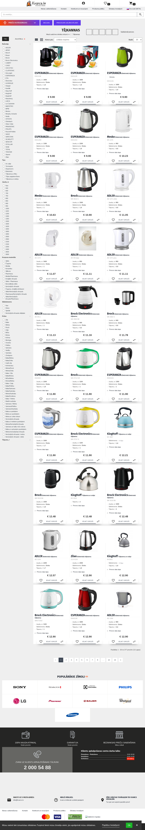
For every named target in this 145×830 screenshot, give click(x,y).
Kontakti (63, 9)
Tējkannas (76, 34)
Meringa (8, 340)
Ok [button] (129, 825)
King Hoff (9, 91)
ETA (7, 78)
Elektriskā (9, 171)
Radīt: (131, 40)
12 (109, 660)
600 (7, 191)
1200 (7, 213)
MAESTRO (9, 106)
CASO (8, 65)
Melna (8, 325)
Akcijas (46, 23)
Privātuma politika (98, 9)
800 (7, 198)
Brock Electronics (12, 60)
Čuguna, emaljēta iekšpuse (15, 289)
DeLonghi (9, 73)
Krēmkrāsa (9, 365)
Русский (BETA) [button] (135, 9)
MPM (7, 109)
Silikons (8, 271)
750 (7, 196)
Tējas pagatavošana (13, 176)
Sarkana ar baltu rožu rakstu (15, 427)
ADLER (8, 47)
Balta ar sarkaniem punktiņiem (16, 429)
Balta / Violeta (10, 399)
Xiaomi (8, 154)
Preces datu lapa (42, 88)
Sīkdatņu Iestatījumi (115, 9)
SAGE (8, 134)
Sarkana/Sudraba (12, 409)
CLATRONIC (10, 70)
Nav (7, 185)
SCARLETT (10, 139)
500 (7, 188)
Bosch (8, 53)
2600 (7, 252)
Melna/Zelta (9, 371)
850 (7, 201)
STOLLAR (9, 144)
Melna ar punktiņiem (12, 414)
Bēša (7, 332)
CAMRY (8, 63)
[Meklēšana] (140, 14)
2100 (7, 241)
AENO (8, 50)
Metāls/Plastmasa (12, 276)
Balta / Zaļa (9, 383)
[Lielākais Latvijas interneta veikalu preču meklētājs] (76, 817)
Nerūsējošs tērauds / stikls (15, 437)
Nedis (7, 116)
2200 (7, 247)
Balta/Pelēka (10, 386)
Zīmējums (9, 355)
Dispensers (9, 169)
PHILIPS (8, 129)
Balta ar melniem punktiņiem (15, 421)
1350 (7, 219)
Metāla (8, 266)
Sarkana (8, 348)
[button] (41, 102)
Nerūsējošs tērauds (12, 286)
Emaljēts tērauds (11, 279)
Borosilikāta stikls (11, 284)
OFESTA (9, 119)
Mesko (8, 111)
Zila (7, 320)
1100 (7, 211)
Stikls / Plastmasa (12, 281)
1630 (7, 226)
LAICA (8, 101)
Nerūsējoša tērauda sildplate (15, 313)
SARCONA (9, 137)
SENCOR (9, 142)
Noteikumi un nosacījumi (79, 9)
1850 (7, 234)
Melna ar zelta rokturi (13, 416)
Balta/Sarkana (10, 388)
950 (7, 206)
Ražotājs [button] (5, 44)
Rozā (7, 327)
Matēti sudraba (11, 401)
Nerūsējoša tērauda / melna (15, 434)
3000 (7, 254)
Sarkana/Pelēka (11, 406)
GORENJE (9, 83)
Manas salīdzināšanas (48, 9)
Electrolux (9, 81)
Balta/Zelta (9, 360)
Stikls (7, 261)
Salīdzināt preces (127, 32)
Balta (7, 322)
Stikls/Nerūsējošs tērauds (14, 291)
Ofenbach (9, 121)
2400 (7, 249)
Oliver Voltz (9, 124)
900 (7, 203)
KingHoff (8, 93)
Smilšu (8, 350)
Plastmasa (9, 274)
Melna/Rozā (10, 368)
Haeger (8, 86)
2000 (7, 236)
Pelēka (8, 345)
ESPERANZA (10, 75)
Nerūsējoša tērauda (12, 419)
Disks (7, 308)
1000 (7, 208)
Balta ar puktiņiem (12, 411)
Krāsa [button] (4, 316)
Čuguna (8, 263)
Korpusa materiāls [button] (9, 257)
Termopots (9, 166)
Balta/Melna (9, 358)
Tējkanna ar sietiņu (12, 179)
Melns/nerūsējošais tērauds (15, 432)
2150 (7, 244)
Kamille (8, 88)
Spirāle (8, 310)
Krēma (8, 337)
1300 (7, 216)
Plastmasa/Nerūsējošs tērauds (16, 294)
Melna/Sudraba (11, 393)
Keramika (9, 268)
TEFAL (8, 149)
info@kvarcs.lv (18, 800)
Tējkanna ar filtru (11, 174)
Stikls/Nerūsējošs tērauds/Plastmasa (12, 298)
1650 (7, 229)
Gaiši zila (9, 363)
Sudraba (8, 353)
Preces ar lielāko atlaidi (67, 23)
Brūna (8, 335)
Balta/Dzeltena (10, 396)
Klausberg (9, 98)
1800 (7, 231)
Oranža (8, 343)
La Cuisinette (10, 103)
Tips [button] (3, 160)
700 (7, 193)
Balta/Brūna (9, 376)
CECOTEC (9, 68)
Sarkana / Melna (11, 404)
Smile (7, 147)
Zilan (7, 157)
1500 (7, 221)
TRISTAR (9, 152)
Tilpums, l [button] (5, 440)
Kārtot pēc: (49, 40)
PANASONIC (10, 126)
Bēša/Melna (10, 378)
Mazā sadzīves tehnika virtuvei (57, 34)
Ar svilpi (8, 164)
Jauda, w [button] (5, 182)
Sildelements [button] (7, 302)
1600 (7, 224)
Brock (8, 58)
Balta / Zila (9, 373)
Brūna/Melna (10, 381)
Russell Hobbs (11, 131)
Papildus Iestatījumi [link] (111, 825)
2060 (7, 239)
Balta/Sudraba (10, 391)
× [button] (137, 825)
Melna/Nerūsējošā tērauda (15, 424)
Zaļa (7, 330)
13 (115, 660)
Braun (8, 55)
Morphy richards (11, 114)
